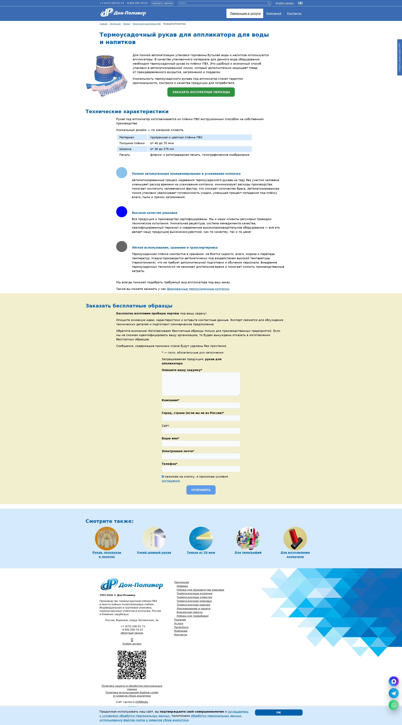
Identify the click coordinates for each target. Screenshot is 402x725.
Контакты (180, 634)
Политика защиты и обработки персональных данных (132, 687)
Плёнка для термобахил (193, 615)
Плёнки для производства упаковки (200, 589)
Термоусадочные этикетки (194, 597)
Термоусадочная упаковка (194, 601)
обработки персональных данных (216, 715)
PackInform (181, 627)
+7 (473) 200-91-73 (112, 3)
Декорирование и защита (193, 608)
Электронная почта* (178, 451)
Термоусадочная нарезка (193, 604)
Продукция (181, 582)
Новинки (182, 586)
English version (132, 643)
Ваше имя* (170, 438)
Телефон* (169, 463)
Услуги (178, 623)
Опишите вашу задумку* (182, 370)
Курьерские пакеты (190, 612)
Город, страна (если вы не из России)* (193, 413)
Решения (180, 619)
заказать (162, 3)
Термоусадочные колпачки (194, 593)
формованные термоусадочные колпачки (198, 289)
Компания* (170, 400)
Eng (285, 3)
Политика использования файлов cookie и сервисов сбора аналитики (132, 694)
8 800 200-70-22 (137, 3)
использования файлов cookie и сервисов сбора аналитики (144, 720)
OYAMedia (141, 701)
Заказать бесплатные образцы (201, 92)
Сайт (165, 425)
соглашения (171, 480)
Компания (180, 630)
